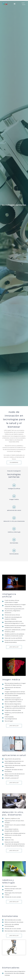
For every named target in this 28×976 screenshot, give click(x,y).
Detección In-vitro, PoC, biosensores (14, 521)
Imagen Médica (14, 499)
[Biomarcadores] (14, 550)
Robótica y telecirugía (14, 532)
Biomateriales (14, 543)
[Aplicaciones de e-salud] (14, 507)
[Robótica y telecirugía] (14, 528)
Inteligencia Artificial (14, 488)
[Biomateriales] (14, 539)
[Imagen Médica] (14, 496)
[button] (14, 4)
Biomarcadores (14, 554)
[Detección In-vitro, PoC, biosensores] (14, 518)
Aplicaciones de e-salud (14, 510)
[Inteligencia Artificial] (14, 485)
